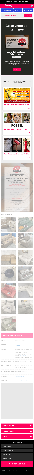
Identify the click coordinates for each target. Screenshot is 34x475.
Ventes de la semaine (8, 425)
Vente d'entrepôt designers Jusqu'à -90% (16, 154)
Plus (28, 108)
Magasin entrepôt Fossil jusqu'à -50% (15, 129)
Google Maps (23, 355)
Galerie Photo (6, 215)
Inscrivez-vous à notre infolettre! (17, 2)
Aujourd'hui (18, 10)
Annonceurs (7, 454)
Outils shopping (8, 450)
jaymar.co (17, 345)
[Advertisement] (17, 401)
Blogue (4, 436)
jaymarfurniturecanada (21, 380)
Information (7, 446)
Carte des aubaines (8, 431)
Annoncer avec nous (17, 464)
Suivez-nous (7, 459)
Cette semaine (28, 10)
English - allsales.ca (17, 442)
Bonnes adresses (7, 10)
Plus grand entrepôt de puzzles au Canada (16, 105)
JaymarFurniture (19, 376)
